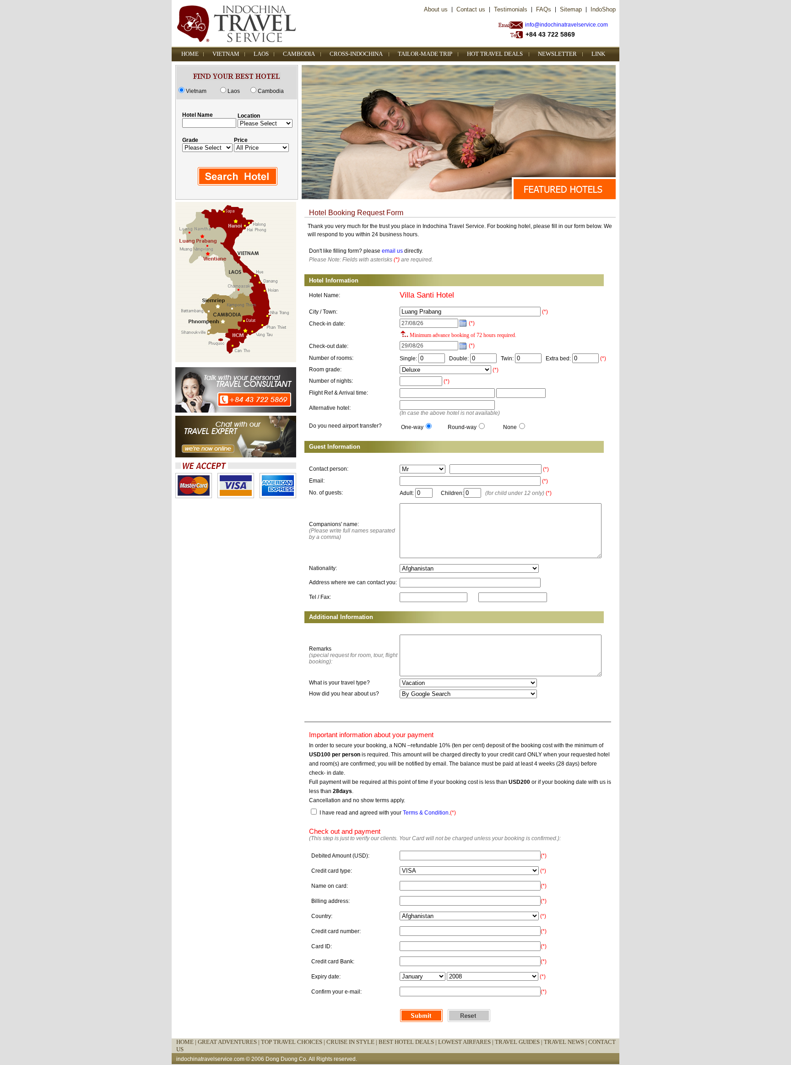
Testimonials (510, 9)
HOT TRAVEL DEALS (495, 53)
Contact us (470, 9)
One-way (412, 427)
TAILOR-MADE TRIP (425, 53)
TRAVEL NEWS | (566, 1041)
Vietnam (196, 91)
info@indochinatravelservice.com (566, 25)
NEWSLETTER (557, 53)
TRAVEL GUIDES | (519, 1041)
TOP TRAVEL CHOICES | (293, 1041)
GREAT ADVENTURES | (229, 1041)
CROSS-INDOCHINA (356, 53)
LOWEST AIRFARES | (466, 1041)
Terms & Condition (426, 813)
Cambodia (271, 91)
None (510, 427)
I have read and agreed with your (360, 813)
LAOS (261, 53)
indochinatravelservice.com (210, 1059)
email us (392, 251)
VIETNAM (225, 53)
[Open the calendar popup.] (462, 323)
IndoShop (603, 9)
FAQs (543, 9)
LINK (598, 53)
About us (436, 9)
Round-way (462, 427)
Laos (234, 91)
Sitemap (571, 9)
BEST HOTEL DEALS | (408, 1041)
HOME (190, 53)
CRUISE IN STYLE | (352, 1041)
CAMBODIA (299, 53)
